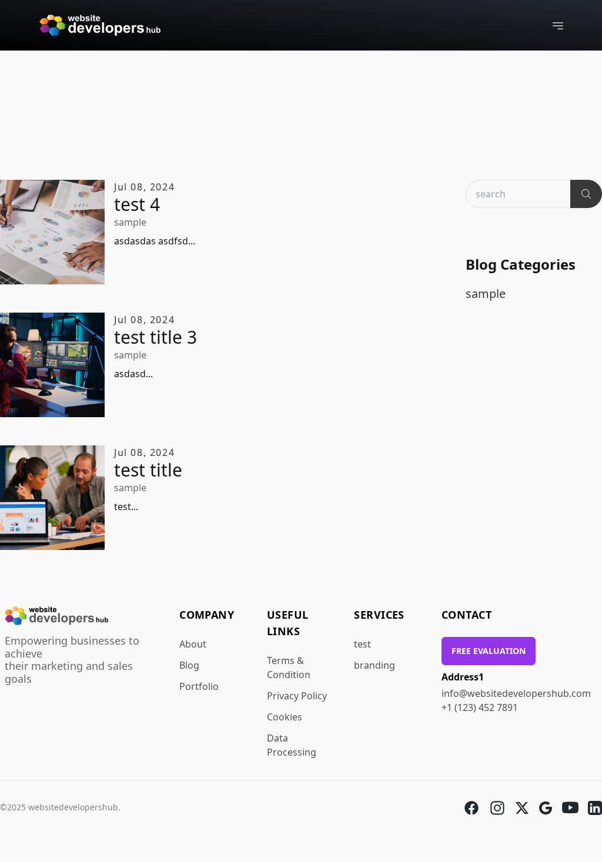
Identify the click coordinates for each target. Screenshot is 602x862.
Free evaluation (489, 650)
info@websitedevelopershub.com (516, 693)
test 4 (137, 204)
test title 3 (155, 337)
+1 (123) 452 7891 (480, 707)
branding (374, 665)
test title (148, 470)
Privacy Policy (297, 695)
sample (130, 222)
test (362, 644)
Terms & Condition (288, 667)
